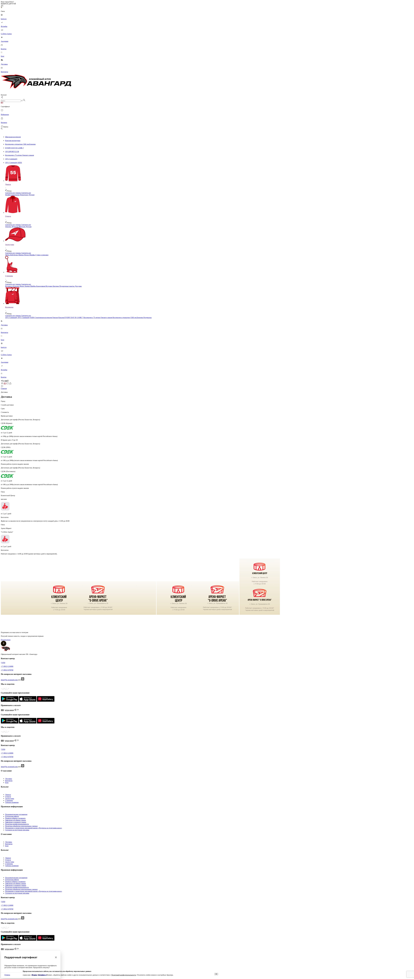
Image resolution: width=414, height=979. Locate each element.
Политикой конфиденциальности (123, 975)
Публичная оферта (12, 816)
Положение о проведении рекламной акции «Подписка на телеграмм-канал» (33, 828)
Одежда (8, 796)
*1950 (3, 663)
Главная (4, 388)
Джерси (8, 795)
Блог (7, 782)
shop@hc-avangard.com (9, 680)
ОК (216, 974)
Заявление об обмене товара (15, 820)
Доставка (8, 779)
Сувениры (9, 800)
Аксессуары (9, 798)
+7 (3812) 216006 (7, 666)
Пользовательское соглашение (16, 814)
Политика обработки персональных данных (21, 826)
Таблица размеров (12, 802)
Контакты (8, 780)
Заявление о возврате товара (15, 822)
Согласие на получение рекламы (17, 830)
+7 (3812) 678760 (7, 670)
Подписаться (5, 640)
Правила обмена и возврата (15, 818)
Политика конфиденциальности (17, 824)
